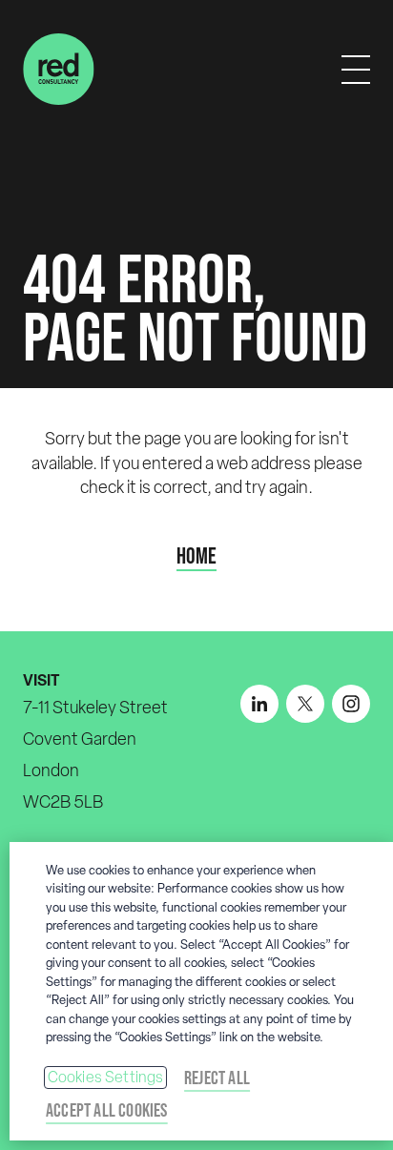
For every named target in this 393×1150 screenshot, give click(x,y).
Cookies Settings (106, 1077)
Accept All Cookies (107, 1109)
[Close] (370, 869)
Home (196, 555)
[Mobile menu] (355, 69)
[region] (201, 991)
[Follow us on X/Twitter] (305, 704)
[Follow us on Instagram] (351, 704)
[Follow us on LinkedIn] (259, 704)
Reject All (217, 1077)
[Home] (58, 69)
